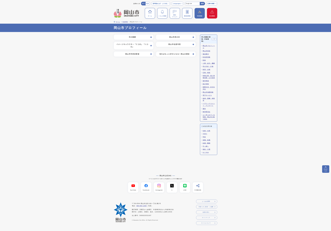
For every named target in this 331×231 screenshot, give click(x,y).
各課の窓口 (206, 212)
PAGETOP (326, 170)
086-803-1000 (141, 206)
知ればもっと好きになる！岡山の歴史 (174, 54)
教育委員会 (206, 112)
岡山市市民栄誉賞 (132, 54)
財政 (204, 60)
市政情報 (125, 22)
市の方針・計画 (208, 66)
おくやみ (206, 152)
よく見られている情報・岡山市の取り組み (209, 117)
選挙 (204, 108)
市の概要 (132, 37)
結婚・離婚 (206, 143)
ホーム (118, 22)
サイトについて (206, 223)
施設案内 (206, 54)
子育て (205, 134)
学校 (204, 137)
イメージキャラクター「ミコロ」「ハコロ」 (132, 45)
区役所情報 (206, 57)
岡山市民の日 (174, 37)
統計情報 (206, 84)
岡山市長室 (206, 51)
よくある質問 (206, 201)
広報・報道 (206, 72)
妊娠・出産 (206, 130)
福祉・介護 (206, 149)
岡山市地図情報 (208, 92)
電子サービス (207, 95)
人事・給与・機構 (209, 63)
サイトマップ (206, 217)
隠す (215, 39)
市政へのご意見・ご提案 (206, 206)
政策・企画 (206, 69)
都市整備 (206, 81)
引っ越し (206, 146)
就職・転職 (206, 140)
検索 (202, 3)
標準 (143, 3)
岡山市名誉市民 (174, 44)
